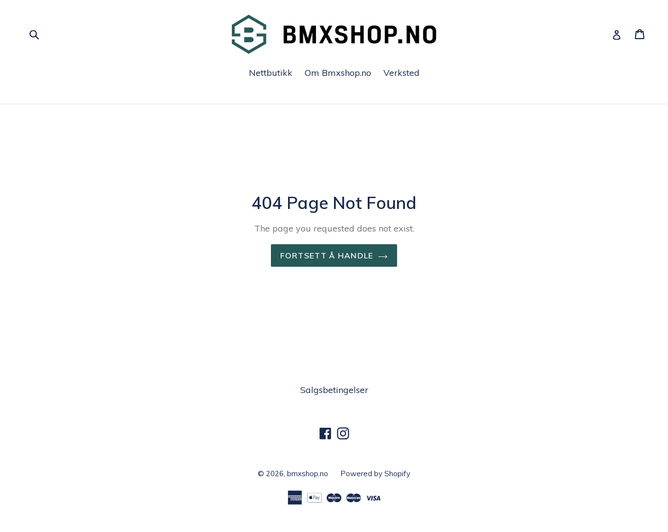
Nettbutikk (270, 72)
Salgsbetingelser (334, 389)
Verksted (401, 72)
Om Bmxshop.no (338, 72)
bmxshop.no (307, 473)
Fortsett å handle (327, 255)
